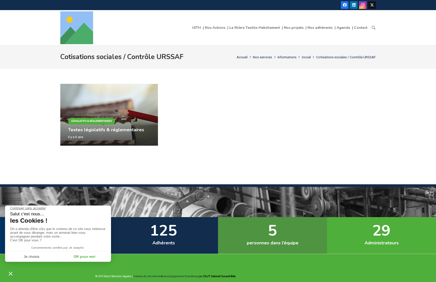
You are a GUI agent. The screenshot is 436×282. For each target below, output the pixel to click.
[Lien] (76, 27)
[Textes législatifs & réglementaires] (109, 87)
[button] (373, 27)
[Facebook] (344, 5)
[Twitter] (372, 5)
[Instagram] (363, 5)
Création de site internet (146, 276)
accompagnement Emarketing (181, 276)
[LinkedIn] (354, 5)
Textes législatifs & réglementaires (106, 130)
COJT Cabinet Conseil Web (219, 276)
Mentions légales (121, 276)
